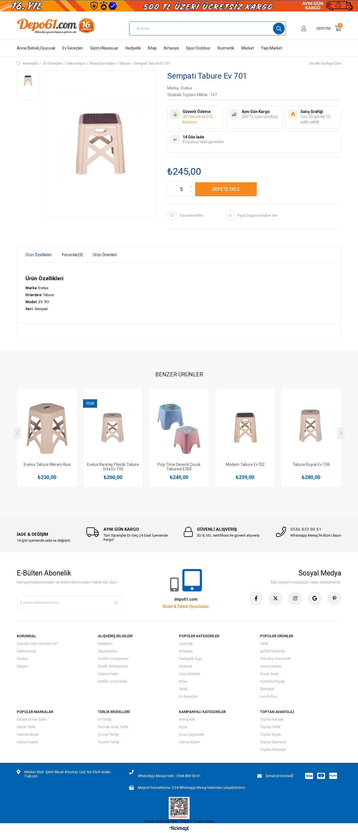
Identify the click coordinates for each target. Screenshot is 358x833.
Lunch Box (268, 696)
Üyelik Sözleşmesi (113, 666)
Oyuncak (186, 643)
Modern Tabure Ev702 (245, 464)
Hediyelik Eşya (190, 659)
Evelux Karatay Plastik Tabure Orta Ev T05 (113, 466)
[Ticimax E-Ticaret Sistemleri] (179, 829)
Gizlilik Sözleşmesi (113, 659)
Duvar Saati (269, 674)
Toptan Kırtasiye (273, 749)
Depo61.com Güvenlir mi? (37, 643)
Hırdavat (185, 666)
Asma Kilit (187, 719)
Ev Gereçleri (72, 48)
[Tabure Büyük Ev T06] (311, 426)
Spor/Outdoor (198, 48)
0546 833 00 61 (305, 529)
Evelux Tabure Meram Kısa (47, 464)
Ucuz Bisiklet (189, 674)
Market (247, 48)
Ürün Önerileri (105, 255)
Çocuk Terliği (108, 734)
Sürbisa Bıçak (28, 734)
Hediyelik (133, 48)
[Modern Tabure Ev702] (245, 426)
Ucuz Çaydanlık (191, 734)
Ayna (183, 727)
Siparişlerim (107, 651)
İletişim (23, 666)
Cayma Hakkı (108, 674)
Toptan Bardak (272, 719)
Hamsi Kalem (270, 666)
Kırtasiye (171, 48)
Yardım (22, 659)
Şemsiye (267, 689)
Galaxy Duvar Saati (31, 719)
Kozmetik (226, 48)
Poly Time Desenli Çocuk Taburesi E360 (179, 466)
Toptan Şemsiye (273, 742)
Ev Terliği (105, 719)
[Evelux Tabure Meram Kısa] (47, 426)
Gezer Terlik (26, 727)
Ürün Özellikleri (38, 255)
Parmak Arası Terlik (113, 727)
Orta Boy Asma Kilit (275, 659)
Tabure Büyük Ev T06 (311, 464)
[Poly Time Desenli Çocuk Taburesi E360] (179, 426)
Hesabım (105, 643)
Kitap (152, 48)
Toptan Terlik (270, 727)
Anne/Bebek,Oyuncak (36, 48)
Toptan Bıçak (270, 734)
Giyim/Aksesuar (104, 48)
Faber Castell (27, 742)
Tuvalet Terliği (108, 742)
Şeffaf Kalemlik (272, 651)
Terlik (183, 689)
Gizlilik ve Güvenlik (113, 681)
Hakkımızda (26, 651)
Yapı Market (271, 48)
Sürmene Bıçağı (272, 681)
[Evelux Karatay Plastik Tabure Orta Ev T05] (113, 426)
